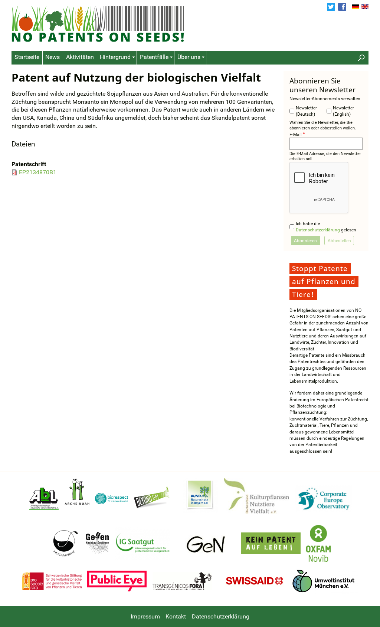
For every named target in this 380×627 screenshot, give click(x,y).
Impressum (145, 616)
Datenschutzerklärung (318, 229)
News (52, 57)
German (355, 7)
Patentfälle (154, 57)
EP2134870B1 (37, 172)
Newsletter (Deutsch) (306, 111)
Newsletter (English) (343, 111)
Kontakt (176, 616)
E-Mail (295, 134)
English (364, 7)
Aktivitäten (80, 57)
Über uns (188, 57)
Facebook (342, 7)
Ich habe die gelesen (326, 226)
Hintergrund (115, 57)
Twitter (331, 7)
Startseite (26, 57)
